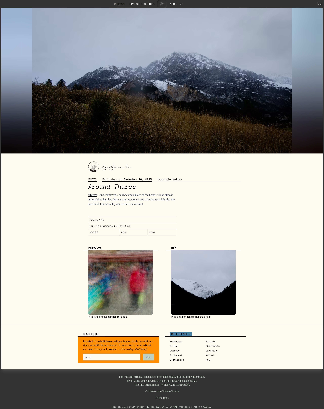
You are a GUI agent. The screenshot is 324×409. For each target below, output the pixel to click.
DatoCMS (175, 350)
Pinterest (176, 355)
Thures (92, 194)
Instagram (176, 341)
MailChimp (141, 349)
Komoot (210, 355)
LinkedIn (211, 350)
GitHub (174, 346)
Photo (92, 179)
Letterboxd (177, 359)
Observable (213, 346)
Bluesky (211, 341)
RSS (208, 359)
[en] (319, 4)
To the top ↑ (162, 397)
